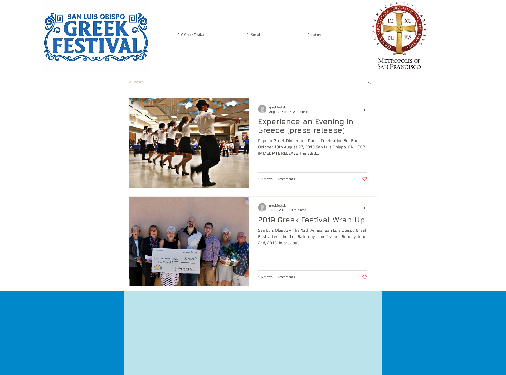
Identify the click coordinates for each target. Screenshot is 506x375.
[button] (191, 34)
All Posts (136, 82)
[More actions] (366, 109)
